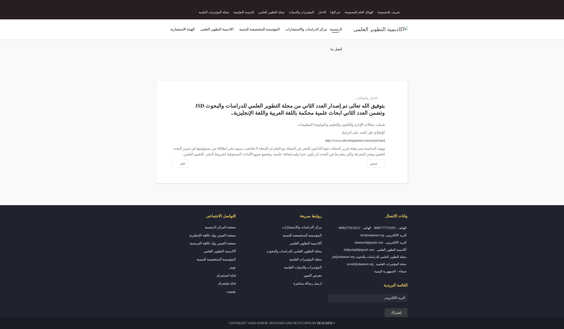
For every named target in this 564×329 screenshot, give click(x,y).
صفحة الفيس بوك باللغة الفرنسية (213, 243)
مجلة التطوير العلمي (271, 12)
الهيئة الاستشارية (182, 29)
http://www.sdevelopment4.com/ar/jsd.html (355, 140)
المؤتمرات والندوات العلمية (303, 267)
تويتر (232, 267)
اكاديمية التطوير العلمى (217, 29)
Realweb (324, 323)
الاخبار (322, 12)
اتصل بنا (336, 49)
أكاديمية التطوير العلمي (305, 243)
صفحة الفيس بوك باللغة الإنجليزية (212, 235)
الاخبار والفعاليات (366, 98)
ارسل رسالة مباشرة (307, 283)
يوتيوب (231, 291)
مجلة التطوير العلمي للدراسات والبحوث (294, 251)
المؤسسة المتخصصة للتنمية (259, 29)
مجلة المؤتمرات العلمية (214, 12)
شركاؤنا (335, 12)
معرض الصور (313, 275)
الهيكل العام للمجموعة (359, 12)
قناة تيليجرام (227, 283)
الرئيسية (336, 29)
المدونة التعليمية (243, 12)
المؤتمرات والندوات (301, 12)
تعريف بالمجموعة (388, 12)
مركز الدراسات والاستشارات (306, 29)
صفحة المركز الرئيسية (220, 227)
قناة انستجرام (226, 275)
